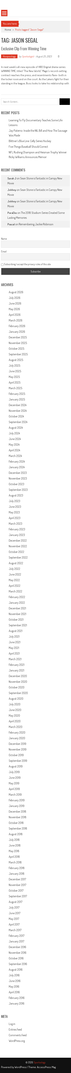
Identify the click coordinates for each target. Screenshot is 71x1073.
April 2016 (14, 992)
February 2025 (17, 394)
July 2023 (14, 501)
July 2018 (14, 840)
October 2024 (16, 416)
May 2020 (14, 715)
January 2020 (17, 738)
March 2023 (15, 523)
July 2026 (14, 298)
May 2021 (14, 648)
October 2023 (16, 484)
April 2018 (14, 856)
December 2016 (17, 947)
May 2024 (14, 444)
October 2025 (16, 348)
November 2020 (18, 681)
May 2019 (14, 783)
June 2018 (15, 845)
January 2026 (17, 331)
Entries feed (15, 1029)
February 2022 (17, 597)
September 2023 (18, 490)
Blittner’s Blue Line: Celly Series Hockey (30, 141)
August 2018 (16, 834)
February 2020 (17, 732)
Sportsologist (28, 56)
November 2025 (18, 343)
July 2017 (14, 907)
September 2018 (18, 828)
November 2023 (18, 478)
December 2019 (17, 744)
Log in (12, 1024)
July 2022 (14, 569)
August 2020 (16, 698)
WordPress (21, 1067)
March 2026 (15, 320)
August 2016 (16, 969)
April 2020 (15, 721)
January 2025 (17, 399)
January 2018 (16, 873)
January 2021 (16, 670)
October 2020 (16, 687)
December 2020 (18, 676)
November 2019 (17, 749)
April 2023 (14, 518)
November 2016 (17, 952)
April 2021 (14, 653)
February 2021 (16, 665)
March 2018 (15, 862)
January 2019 (16, 806)
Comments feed (18, 1035)
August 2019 (16, 766)
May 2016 (14, 986)
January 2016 (16, 1003)
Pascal (11, 224)
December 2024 (17, 405)
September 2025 (18, 354)
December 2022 (18, 540)
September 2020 (18, 693)
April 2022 (14, 585)
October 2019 (16, 755)
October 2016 (16, 958)
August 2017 (15, 902)
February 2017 (16, 936)
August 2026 (16, 292)
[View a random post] (64, 13)
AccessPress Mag (46, 1067)
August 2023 (16, 495)
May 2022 (14, 580)
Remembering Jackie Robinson (36, 224)
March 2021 (15, 659)
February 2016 (17, 998)
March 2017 (15, 930)
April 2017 (14, 924)
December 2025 (18, 337)
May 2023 (14, 512)
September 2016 (18, 964)
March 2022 (15, 591)
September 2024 (18, 422)
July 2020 (14, 704)
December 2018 (17, 811)
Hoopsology (9, 56)
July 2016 (14, 975)
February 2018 (17, 868)
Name (4, 238)
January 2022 (17, 602)
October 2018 (16, 823)
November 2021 (17, 614)
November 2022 (18, 546)
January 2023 (17, 535)
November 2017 (17, 885)
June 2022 (15, 574)
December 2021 (17, 608)
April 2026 (15, 315)
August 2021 (15, 631)
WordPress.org (17, 1041)
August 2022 (16, 563)
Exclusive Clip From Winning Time (23, 48)
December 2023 (18, 473)
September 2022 (18, 557)
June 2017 (14, 913)
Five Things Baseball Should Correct (28, 146)
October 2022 (16, 552)
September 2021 (18, 625)
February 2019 (17, 800)
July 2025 (14, 365)
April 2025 (14, 382)
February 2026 (17, 326)
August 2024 (16, 427)
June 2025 (15, 371)
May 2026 (14, 309)
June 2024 (15, 439)
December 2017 (17, 879)
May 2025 (14, 377)
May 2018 (14, 851)
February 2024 (17, 461)
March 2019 (15, 794)
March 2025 (15, 388)
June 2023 (15, 506)
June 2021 (14, 642)
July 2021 (14, 636)
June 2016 (15, 981)
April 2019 (14, 789)
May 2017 (14, 919)
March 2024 (15, 456)
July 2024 (14, 433)
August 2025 (16, 360)
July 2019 (14, 772)
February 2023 (17, 529)
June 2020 (15, 710)
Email (4, 251)
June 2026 (15, 303)
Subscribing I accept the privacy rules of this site (27, 264)
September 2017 (18, 896)
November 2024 (18, 410)
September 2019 (18, 761)
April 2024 (14, 450)
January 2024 (17, 467)
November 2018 (17, 817)
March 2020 (15, 727)
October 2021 (16, 619)
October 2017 (16, 890)
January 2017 (16, 941)
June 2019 (15, 777)
